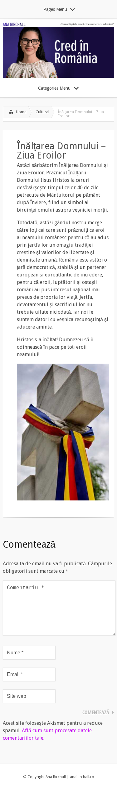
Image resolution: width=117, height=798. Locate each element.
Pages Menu (55, 9)
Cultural (42, 112)
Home (21, 112)
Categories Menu (54, 88)
